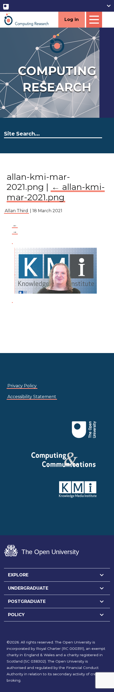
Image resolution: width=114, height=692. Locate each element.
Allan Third (16, 210)
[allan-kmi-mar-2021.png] (53, 270)
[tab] (57, 575)
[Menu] (94, 20)
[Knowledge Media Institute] (17, 421)
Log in (71, 19)
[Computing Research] (26, 19)
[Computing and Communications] (16, 421)
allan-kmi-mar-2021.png (56, 192)
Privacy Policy (22, 385)
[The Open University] (6, 6)
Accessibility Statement (31, 396)
